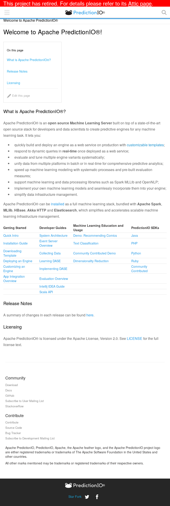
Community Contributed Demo (94, 253)
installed (57, 203)
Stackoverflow (14, 406)
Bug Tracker (13, 433)
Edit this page (21, 95)
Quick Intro (11, 235)
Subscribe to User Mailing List (24, 401)
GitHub (9, 395)
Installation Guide (15, 243)
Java (134, 235)
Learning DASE (50, 261)
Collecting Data (50, 253)
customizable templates (145, 144)
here (89, 314)
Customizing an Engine (14, 268)
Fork (78, 496)
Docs (8, 390)
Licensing (13, 83)
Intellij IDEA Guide (52, 286)
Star (71, 496)
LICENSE (134, 338)
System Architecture (53, 235)
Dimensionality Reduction (91, 261)
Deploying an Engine (17, 261)
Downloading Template (12, 253)
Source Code (13, 427)
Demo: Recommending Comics (95, 235)
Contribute (11, 422)
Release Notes (17, 71)
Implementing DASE (53, 268)
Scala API (46, 292)
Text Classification (86, 243)
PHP (134, 243)
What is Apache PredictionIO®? (29, 60)
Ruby (135, 261)
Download (11, 385)
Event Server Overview (48, 243)
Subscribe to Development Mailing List (30, 438)
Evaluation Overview (53, 278)
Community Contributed (139, 268)
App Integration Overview (14, 278)
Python (136, 253)
